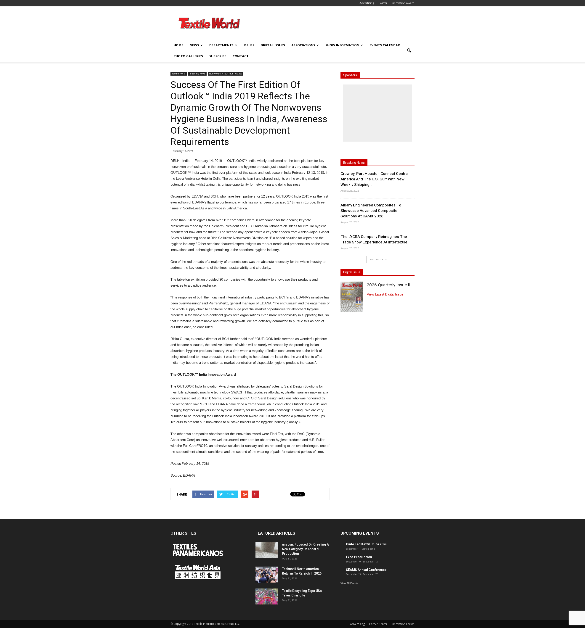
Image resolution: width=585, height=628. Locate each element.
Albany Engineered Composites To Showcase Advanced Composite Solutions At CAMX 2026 (370, 210)
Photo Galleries (188, 56)
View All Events (349, 583)
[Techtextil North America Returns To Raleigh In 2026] (266, 575)
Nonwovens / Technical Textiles (225, 73)
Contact (241, 56)
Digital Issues (273, 45)
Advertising (366, 3)
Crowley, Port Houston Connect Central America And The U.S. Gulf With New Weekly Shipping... (374, 179)
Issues (249, 45)
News (194, 45)
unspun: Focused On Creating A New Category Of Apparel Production (305, 549)
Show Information (342, 45)
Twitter (382, 3)
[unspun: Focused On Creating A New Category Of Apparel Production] (266, 550)
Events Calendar (385, 45)
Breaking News (197, 73)
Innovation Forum (403, 624)
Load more (376, 259)
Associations (303, 45)
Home (178, 45)
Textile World (179, 73)
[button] (409, 50)
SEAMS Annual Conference (366, 570)
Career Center (378, 624)
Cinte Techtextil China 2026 (366, 544)
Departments (221, 45)
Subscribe (217, 56)
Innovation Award (403, 3)
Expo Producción (359, 557)
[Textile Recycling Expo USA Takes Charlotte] (266, 596)
